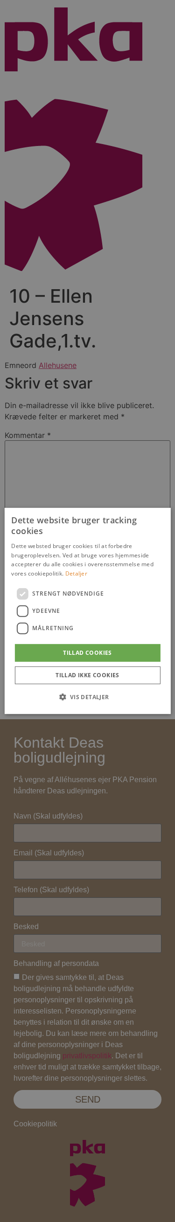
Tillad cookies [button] (87, 653)
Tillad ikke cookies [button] (87, 675)
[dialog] (87, 611)
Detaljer (76, 573)
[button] (87, 696)
